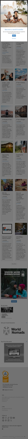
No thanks (14, 38)
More (14, 35)
